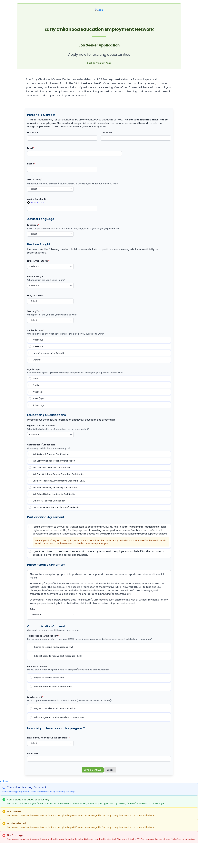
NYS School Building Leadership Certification (55, 487)
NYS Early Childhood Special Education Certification (58, 474)
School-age (38, 405)
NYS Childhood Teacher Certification (51, 467)
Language (32, 225)
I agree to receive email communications (55, 708)
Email (30, 148)
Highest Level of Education (41, 425)
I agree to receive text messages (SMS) (54, 647)
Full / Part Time (35, 295)
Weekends (38, 346)
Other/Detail (33, 753)
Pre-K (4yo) (39, 398)
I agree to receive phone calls (49, 677)
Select (33, 609)
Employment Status (37, 260)
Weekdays (38, 339)
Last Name (106, 132)
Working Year (34, 311)
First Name (32, 132)
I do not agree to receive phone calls (53, 686)
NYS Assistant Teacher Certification (51, 454)
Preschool (37, 391)
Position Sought (35, 276)
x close (4, 781)
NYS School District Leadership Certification (54, 494)
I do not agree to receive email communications (59, 717)
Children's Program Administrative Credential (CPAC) (59, 480)
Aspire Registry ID (36, 199)
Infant (36, 378)
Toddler (36, 385)
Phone (30, 163)
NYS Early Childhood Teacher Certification (54, 460)
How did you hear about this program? (48, 737)
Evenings (37, 359)
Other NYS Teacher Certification (49, 500)
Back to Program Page (99, 63)
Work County (34, 179)
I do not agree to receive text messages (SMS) (58, 656)
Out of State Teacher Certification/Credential (56, 507)
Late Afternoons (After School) (48, 353)
